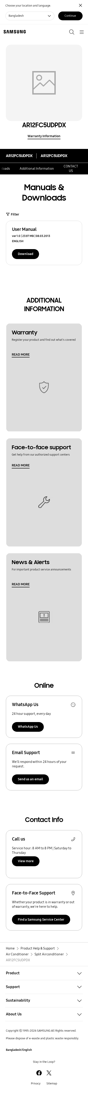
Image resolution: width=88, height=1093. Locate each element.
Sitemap (51, 1083)
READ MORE (21, 354)
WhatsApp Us (28, 727)
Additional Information (37, 169)
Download (25, 254)
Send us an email (30, 779)
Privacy (36, 1083)
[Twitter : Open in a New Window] (49, 1073)
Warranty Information (44, 136)
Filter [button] (15, 214)
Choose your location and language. (28, 5)
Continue (70, 16)
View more (26, 861)
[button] (44, 973)
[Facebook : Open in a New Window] (39, 1073)
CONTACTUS (71, 168)
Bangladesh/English (19, 1050)
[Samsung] (14, 32)
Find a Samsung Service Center (41, 919)
